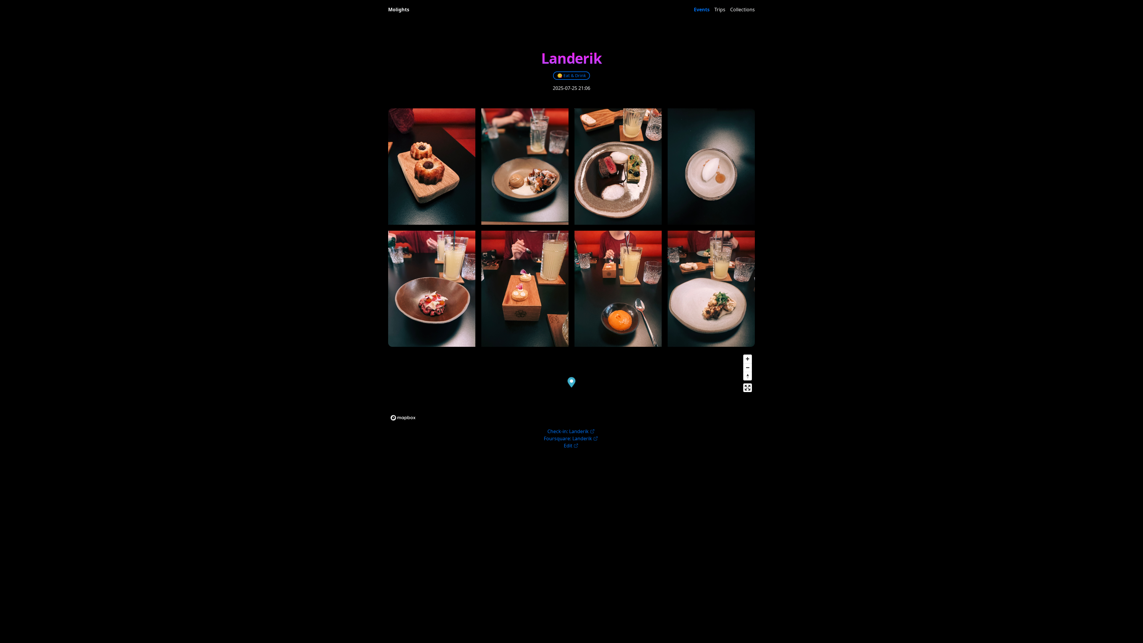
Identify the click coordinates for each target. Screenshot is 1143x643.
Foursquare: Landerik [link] (568, 438)
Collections (742, 9)
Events (702, 9)
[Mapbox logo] (403, 417)
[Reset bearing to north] (747, 376)
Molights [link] (398, 9)
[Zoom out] (747, 367)
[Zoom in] (747, 359)
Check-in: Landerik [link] (568, 431)
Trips (719, 9)
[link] (571, 75)
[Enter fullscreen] (747, 387)
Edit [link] (568, 445)
